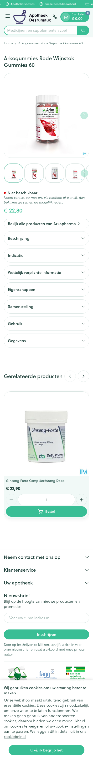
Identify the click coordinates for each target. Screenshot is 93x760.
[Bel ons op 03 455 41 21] (55, 16)
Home (8, 43)
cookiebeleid (15, 736)
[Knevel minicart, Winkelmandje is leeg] (65, 17)
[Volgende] (84, 115)
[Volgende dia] (83, 376)
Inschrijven (46, 634)
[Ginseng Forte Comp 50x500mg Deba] (46, 434)
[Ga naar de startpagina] (32, 17)
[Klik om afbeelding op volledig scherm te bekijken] (46, 115)
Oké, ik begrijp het (46, 750)
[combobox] (40, 30)
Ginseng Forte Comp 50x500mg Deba (35, 480)
